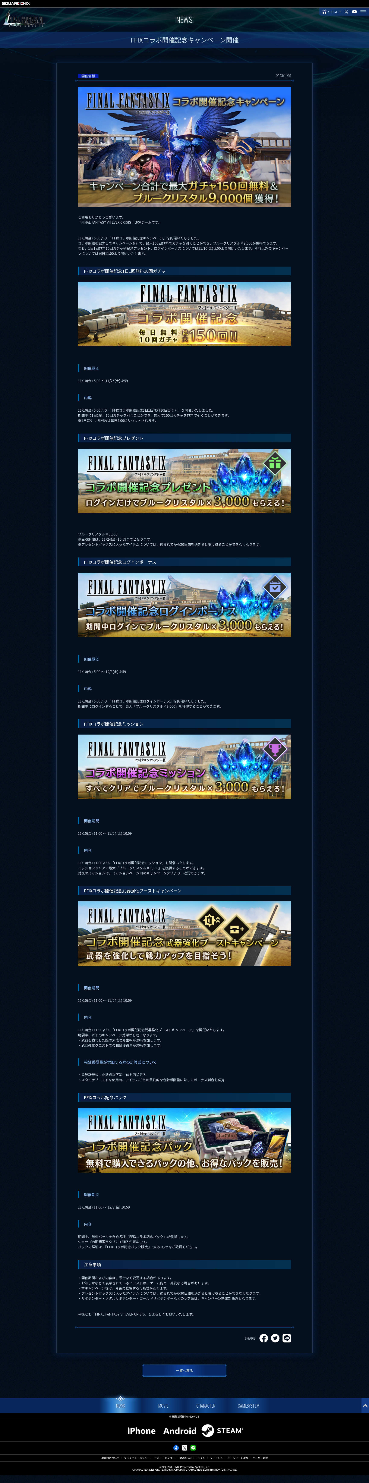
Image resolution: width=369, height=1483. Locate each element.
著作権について (110, 1458)
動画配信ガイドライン (192, 1458)
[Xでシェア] (184, 1449)
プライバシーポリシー (137, 1458)
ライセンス (216, 1458)
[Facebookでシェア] (176, 1449)
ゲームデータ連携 (237, 1458)
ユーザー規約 (260, 1458)
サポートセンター (164, 1458)
